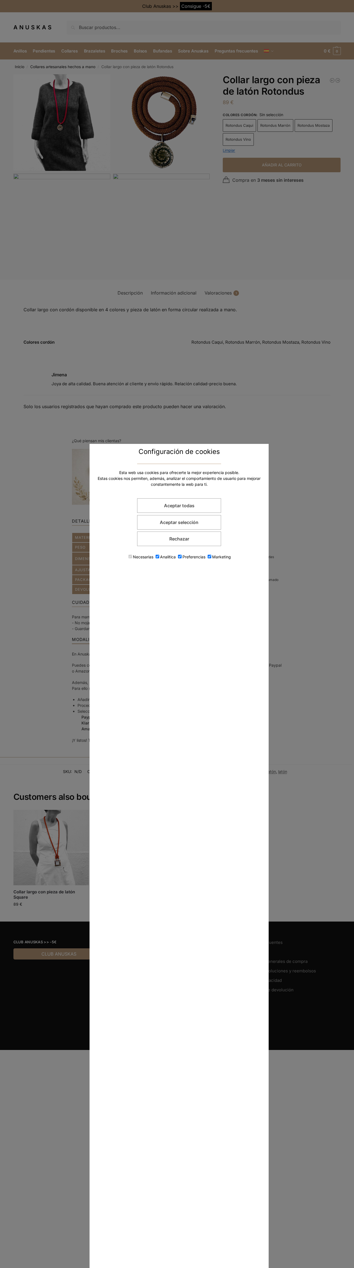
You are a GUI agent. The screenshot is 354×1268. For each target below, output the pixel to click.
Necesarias (143, 556)
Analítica (168, 556)
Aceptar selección (179, 522)
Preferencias (193, 556)
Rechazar (179, 539)
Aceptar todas (179, 505)
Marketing (221, 556)
